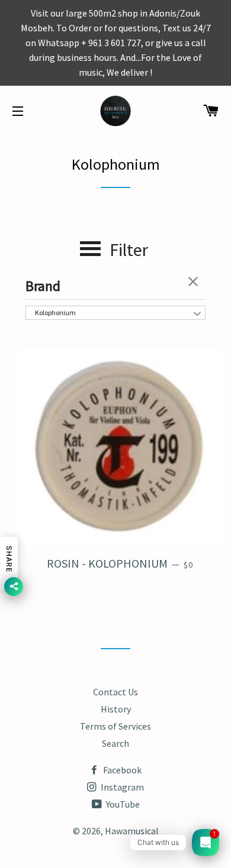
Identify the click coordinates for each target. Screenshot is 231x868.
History (116, 709)
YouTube (122, 804)
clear (194, 281)
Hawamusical (132, 831)
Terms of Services (115, 726)
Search (115, 743)
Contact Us (115, 692)
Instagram (121, 787)
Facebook (121, 770)
